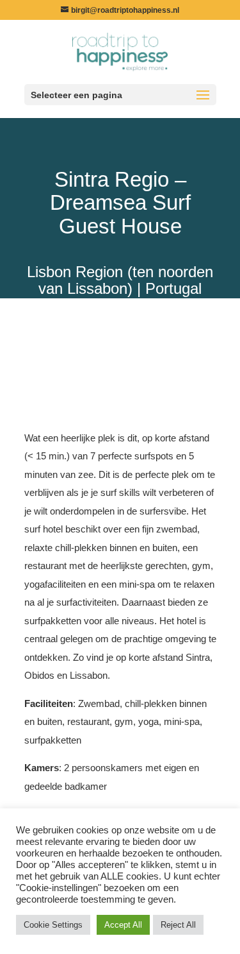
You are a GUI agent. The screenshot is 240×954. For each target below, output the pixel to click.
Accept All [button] (123, 925)
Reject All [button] (178, 925)
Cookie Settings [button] (53, 925)
